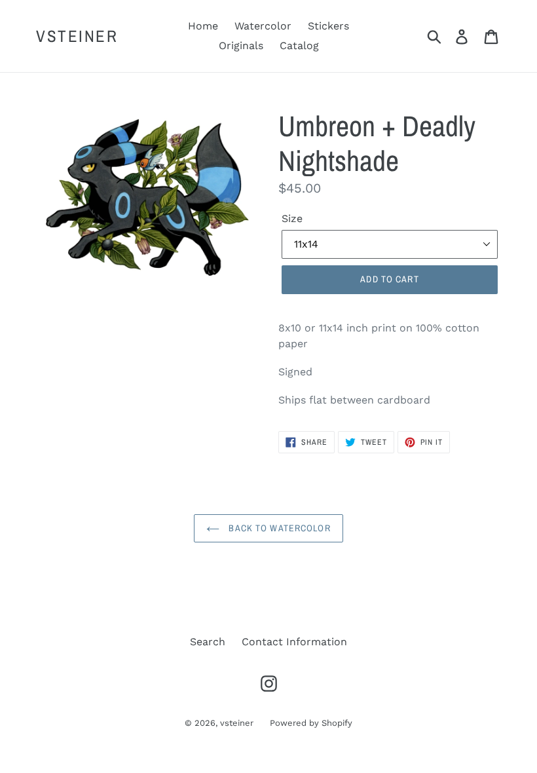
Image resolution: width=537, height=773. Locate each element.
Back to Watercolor (278, 528)
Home (203, 26)
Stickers (328, 26)
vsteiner (77, 36)
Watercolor (262, 26)
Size (292, 218)
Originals (241, 45)
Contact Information (294, 641)
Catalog (299, 45)
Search (207, 641)
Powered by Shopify (311, 723)
